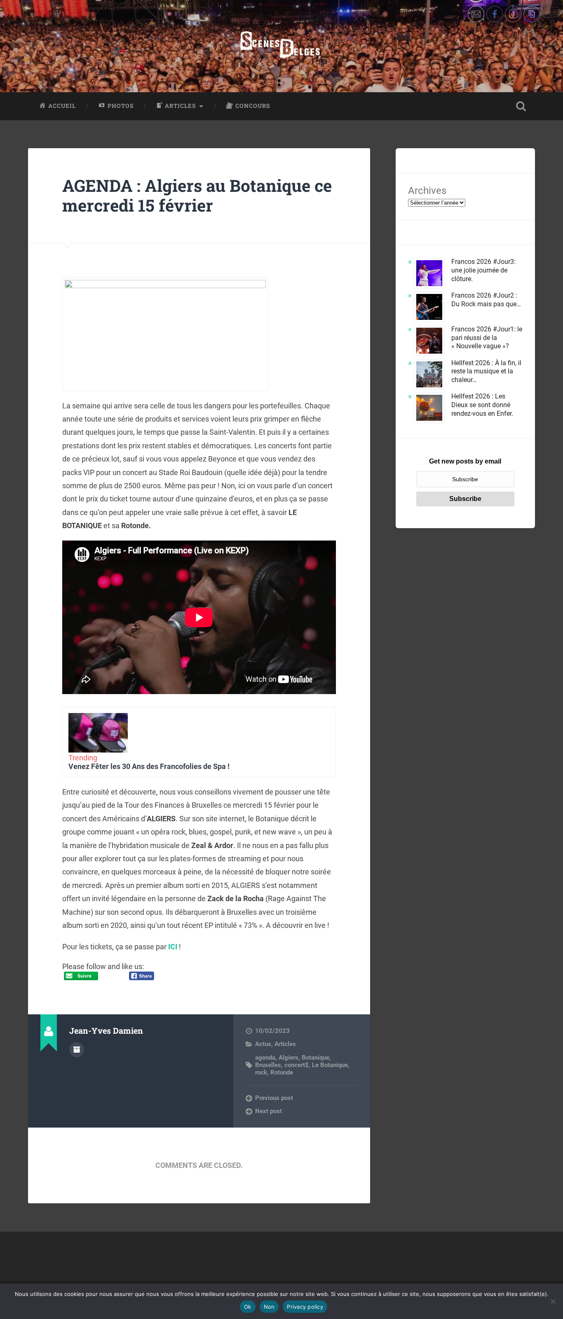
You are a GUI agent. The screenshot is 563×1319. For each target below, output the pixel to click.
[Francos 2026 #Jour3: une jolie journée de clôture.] (429, 274)
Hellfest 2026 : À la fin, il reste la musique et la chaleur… (486, 371)
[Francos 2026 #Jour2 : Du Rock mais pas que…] (429, 308)
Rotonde (281, 1072)
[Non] (553, 1301)
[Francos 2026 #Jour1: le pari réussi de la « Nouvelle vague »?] (429, 342)
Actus (263, 1044)
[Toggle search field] (521, 106)
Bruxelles (268, 1065)
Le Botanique (330, 1065)
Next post (268, 1111)
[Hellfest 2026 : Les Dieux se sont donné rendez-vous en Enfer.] (429, 409)
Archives (427, 191)
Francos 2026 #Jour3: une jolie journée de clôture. (483, 270)
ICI (172, 946)
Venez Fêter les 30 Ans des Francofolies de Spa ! (149, 766)
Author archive (76, 1049)
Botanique (315, 1057)
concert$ (296, 1065)
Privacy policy (305, 1306)
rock (261, 1072)
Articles (285, 1044)
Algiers (288, 1057)
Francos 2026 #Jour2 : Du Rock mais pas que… (486, 299)
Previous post (274, 1098)
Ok (247, 1306)
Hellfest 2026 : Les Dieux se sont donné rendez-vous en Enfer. (482, 404)
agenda (265, 1057)
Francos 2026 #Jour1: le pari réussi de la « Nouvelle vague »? (486, 337)
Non (269, 1306)
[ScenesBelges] (281, 46)
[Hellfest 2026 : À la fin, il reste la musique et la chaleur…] (429, 375)
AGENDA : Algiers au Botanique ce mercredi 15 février (197, 196)
